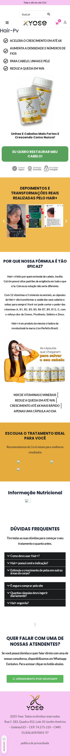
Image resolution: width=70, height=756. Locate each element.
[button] (4, 221)
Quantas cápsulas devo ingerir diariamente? (29, 594)
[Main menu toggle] (7, 22)
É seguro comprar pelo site (26, 585)
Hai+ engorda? (19, 603)
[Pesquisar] (49, 14)
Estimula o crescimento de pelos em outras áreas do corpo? (36, 571)
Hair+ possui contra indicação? (29, 563)
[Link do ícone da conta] (65, 22)
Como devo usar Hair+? (25, 556)
